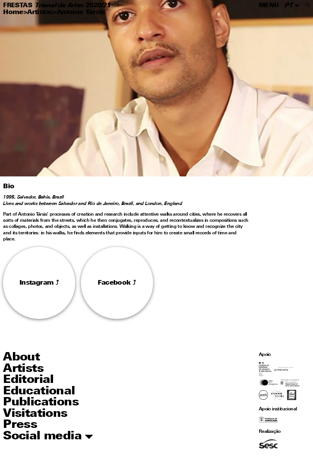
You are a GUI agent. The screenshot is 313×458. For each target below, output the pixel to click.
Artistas (40, 12)
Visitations (35, 414)
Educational (39, 391)
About (21, 357)
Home (13, 12)
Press (20, 425)
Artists (23, 369)
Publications (41, 402)
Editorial (28, 380)
